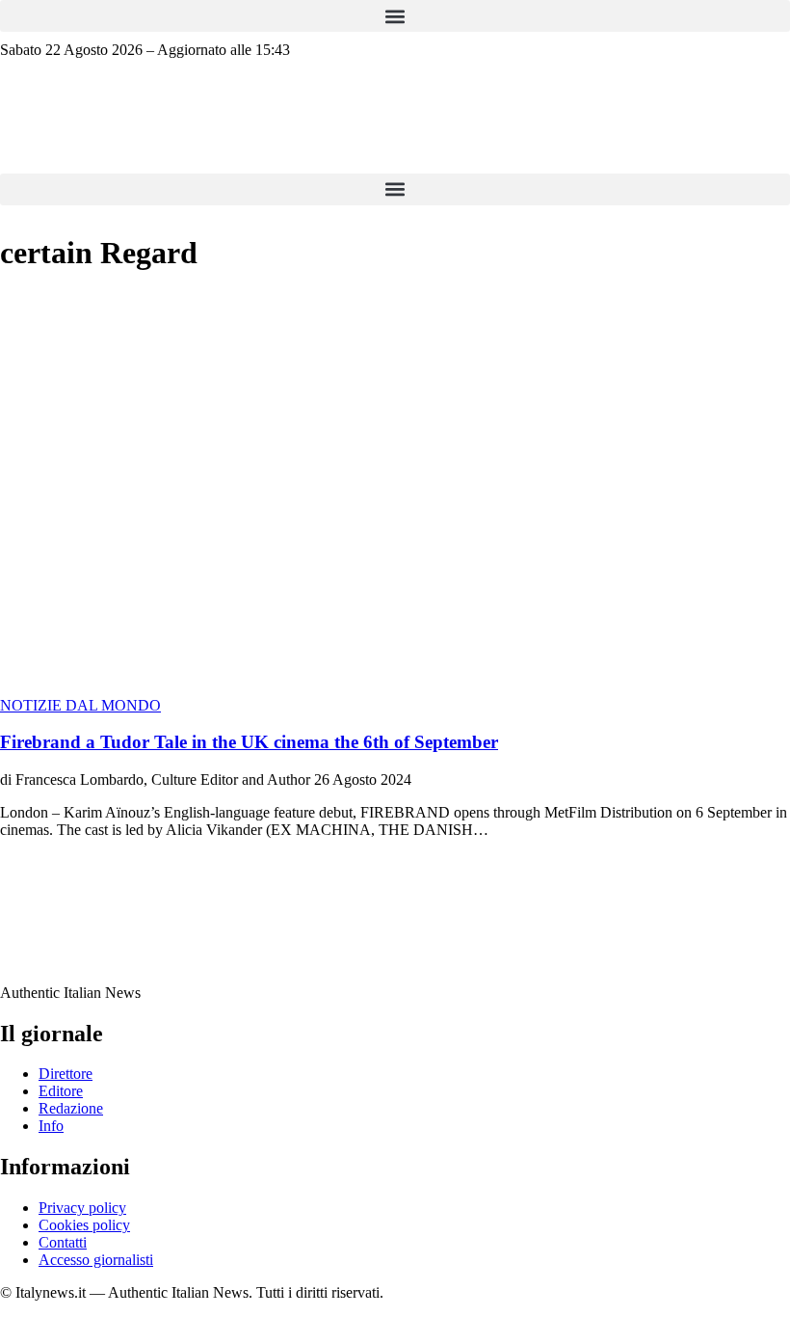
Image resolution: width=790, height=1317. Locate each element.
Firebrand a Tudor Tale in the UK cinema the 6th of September (249, 742)
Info (51, 1125)
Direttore (65, 1073)
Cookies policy (84, 1225)
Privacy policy (82, 1207)
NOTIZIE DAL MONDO (80, 705)
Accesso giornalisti (96, 1259)
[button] (395, 16)
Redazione (71, 1108)
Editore (61, 1091)
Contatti (63, 1242)
